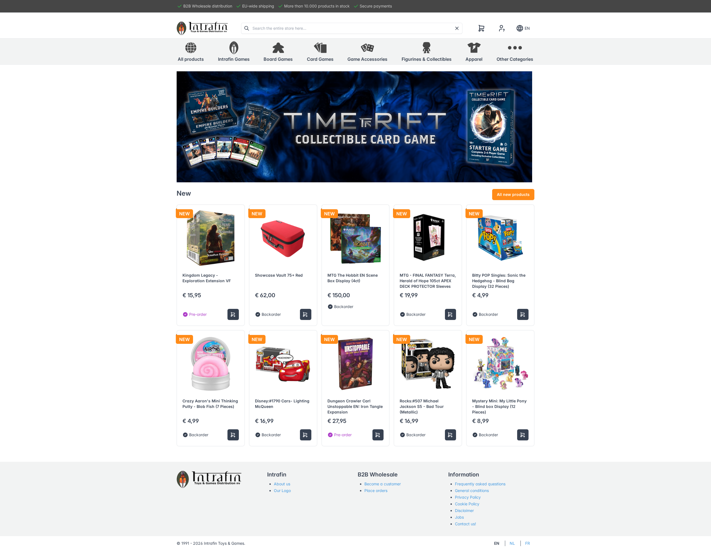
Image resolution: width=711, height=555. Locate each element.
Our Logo (282, 490)
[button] (234, 52)
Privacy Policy (468, 497)
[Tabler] (202, 28)
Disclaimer (464, 510)
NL (512, 543)
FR (527, 543)
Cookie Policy (467, 503)
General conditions (472, 490)
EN (527, 28)
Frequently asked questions (480, 483)
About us (282, 483)
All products (191, 59)
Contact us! (465, 523)
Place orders (375, 490)
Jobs (459, 517)
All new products (513, 194)
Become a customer (382, 483)
